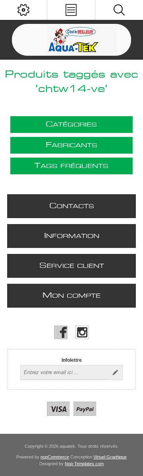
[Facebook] (60, 332)
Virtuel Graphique (110, 457)
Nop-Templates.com (84, 463)
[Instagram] (82, 332)
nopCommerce (55, 457)
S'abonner (115, 372)
